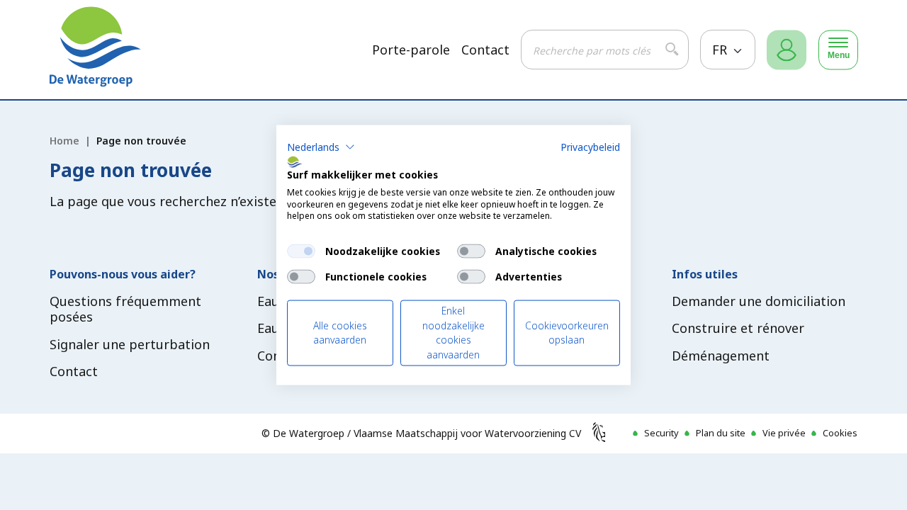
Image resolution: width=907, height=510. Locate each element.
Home (64, 140)
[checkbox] (301, 251)
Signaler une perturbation (130, 344)
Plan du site (720, 432)
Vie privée (784, 432)
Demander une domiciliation (758, 301)
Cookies (840, 432)
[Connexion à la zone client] (786, 50)
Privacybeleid (590, 147)
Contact (485, 50)
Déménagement (721, 355)
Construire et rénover (738, 327)
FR (721, 49)
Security (661, 432)
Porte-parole (411, 50)
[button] (321, 147)
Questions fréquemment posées (125, 309)
